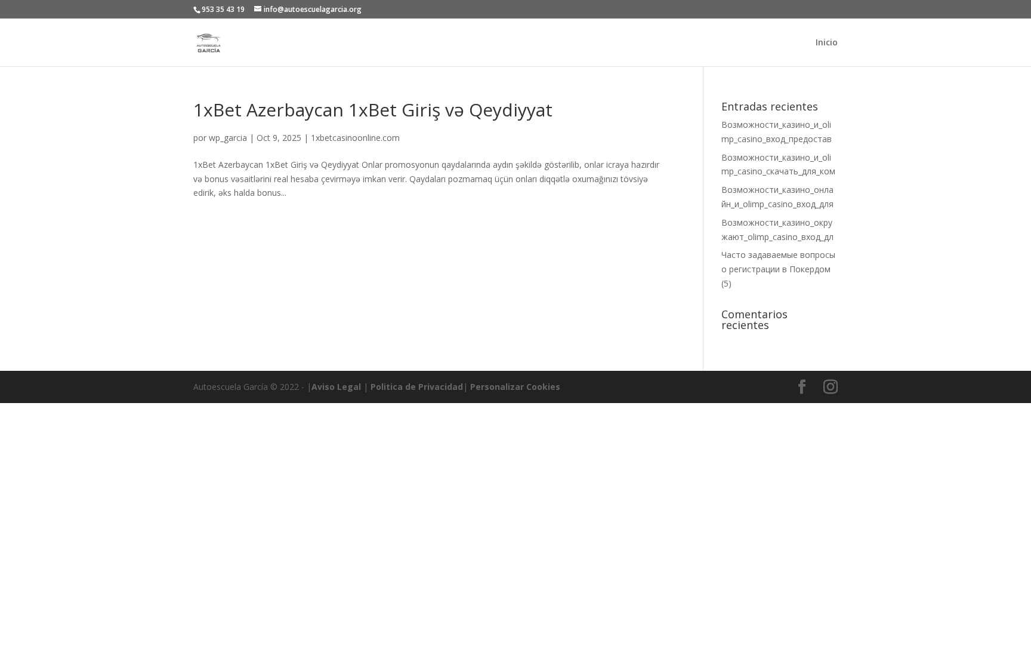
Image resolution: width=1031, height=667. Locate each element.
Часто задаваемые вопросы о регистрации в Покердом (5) (778, 269)
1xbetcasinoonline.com (355, 137)
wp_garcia (228, 137)
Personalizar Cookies (515, 386)
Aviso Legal (336, 386)
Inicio (827, 43)
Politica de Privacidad (417, 386)
